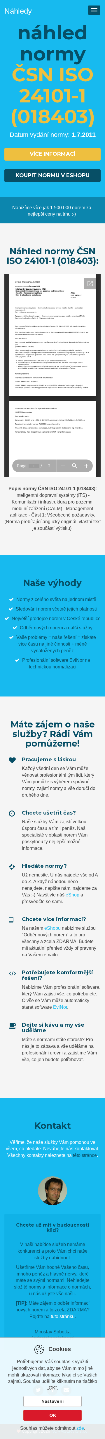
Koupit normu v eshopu (53, 175)
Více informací (52, 154)
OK (52, 1415)
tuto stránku (63, 1316)
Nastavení (52, 1401)
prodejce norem (46, 618)
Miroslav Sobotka (53, 1331)
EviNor (60, 1007)
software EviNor (67, 660)
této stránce (85, 1155)
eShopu (52, 928)
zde (80, 1428)
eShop (72, 894)
